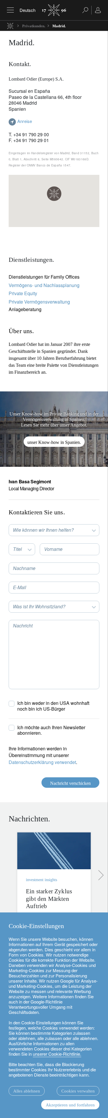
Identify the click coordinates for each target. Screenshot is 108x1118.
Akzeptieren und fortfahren (70, 1105)
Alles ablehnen (26, 1091)
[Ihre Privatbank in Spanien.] (54, 429)
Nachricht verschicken (70, 783)
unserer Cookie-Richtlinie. (57, 1054)
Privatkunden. (33, 26)
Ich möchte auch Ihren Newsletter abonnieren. (51, 730)
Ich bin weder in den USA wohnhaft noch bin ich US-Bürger (53, 705)
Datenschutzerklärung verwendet (42, 762)
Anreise (24, 121)
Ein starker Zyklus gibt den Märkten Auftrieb (49, 898)
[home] (10, 26)
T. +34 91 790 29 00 (29, 134)
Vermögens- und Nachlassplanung (44, 285)
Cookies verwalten (78, 1091)
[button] (54, 193)
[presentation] (99, 875)
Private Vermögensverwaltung (39, 301)
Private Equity (23, 293)
